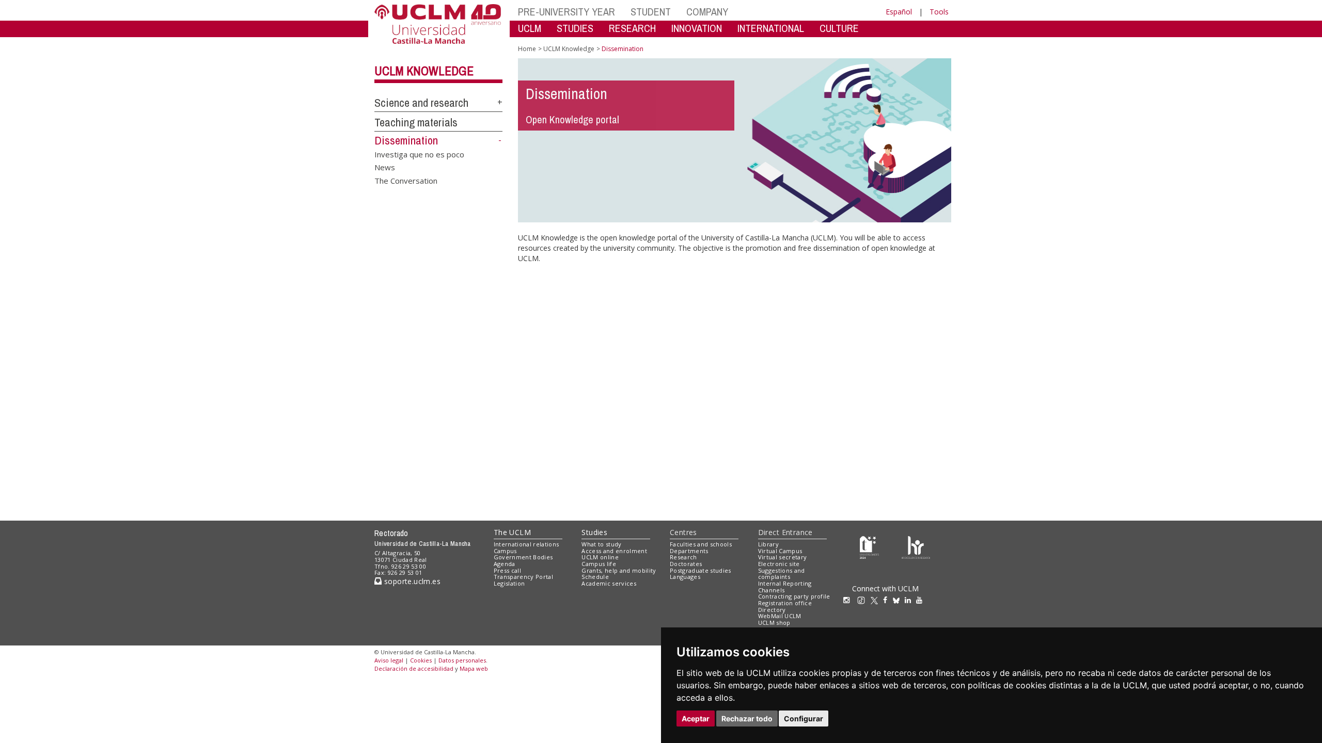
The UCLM (512, 532)
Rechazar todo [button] (747, 718)
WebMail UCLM (779, 616)
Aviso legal (388, 660)
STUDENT (651, 12)
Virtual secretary (782, 557)
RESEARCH (632, 28)
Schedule (595, 576)
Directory (772, 609)
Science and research (421, 102)
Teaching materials (416, 122)
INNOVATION (696, 28)
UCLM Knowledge (424, 70)
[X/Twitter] (877, 600)
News (384, 167)
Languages (685, 576)
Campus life (598, 564)
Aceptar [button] (696, 718)
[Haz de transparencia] (869, 546)
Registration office (785, 603)
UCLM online (600, 557)
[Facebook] (887, 600)
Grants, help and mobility (618, 570)
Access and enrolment (614, 551)
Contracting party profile (794, 596)
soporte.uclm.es (411, 581)
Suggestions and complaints (781, 574)
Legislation (509, 583)
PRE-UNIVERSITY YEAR (566, 12)
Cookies (421, 660)
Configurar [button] (803, 718)
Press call (507, 570)
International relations (526, 544)
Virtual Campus (780, 551)
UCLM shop (774, 622)
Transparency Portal (523, 576)
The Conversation (405, 180)
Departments (689, 551)
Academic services (608, 583)
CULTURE (839, 28)
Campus (505, 551)
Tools (939, 12)
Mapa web (474, 668)
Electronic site (779, 564)
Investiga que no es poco (419, 154)
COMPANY (707, 12)
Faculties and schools (701, 544)
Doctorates (686, 564)
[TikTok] (864, 600)
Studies (594, 532)
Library (768, 544)
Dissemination (406, 140)
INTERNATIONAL (770, 28)
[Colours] (916, 546)
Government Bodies (523, 557)
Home (527, 48)
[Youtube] (921, 600)
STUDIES (575, 28)
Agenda (504, 564)
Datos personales (462, 660)
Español (899, 12)
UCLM (529, 28)
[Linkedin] (908, 600)
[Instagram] (849, 600)
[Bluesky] (899, 600)
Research (683, 557)
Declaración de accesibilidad (413, 668)
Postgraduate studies (700, 570)
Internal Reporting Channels (785, 586)
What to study (601, 544)
